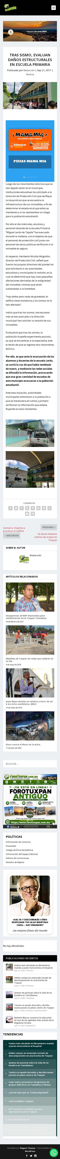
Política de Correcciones (17, 858)
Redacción (29, 70)
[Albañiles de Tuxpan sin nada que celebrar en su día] (30, 639)
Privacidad (11, 846)
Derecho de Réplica (15, 862)
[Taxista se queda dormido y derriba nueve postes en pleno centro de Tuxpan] (9, 1007)
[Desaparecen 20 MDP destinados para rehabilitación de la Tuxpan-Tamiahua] (30, 597)
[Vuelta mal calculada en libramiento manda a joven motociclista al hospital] (9, 967)
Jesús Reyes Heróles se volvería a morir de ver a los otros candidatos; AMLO (29, 702)
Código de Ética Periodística (19, 850)
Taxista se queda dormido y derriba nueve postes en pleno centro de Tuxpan (34, 1006)
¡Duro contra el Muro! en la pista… (24, 744)
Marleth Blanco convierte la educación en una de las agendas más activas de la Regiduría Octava (34, 1020)
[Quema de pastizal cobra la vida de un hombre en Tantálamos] (9, 994)
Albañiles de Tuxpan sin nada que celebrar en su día (29, 659)
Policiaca (29, 970)
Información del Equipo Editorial (22, 854)
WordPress (30, 1151)
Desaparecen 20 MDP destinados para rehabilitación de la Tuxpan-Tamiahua (26, 616)
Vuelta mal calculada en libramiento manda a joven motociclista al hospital (33, 966)
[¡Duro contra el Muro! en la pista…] (30, 725)
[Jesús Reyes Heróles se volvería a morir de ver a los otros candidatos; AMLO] (30, 682)
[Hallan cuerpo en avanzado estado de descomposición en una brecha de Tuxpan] (9, 979)
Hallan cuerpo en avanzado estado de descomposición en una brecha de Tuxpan (32, 980)
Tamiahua (30, 998)
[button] (54, 1153)
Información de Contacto (18, 842)
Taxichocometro (40, 1010)
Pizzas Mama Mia (30, 161)
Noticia (30, 74)
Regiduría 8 (30, 1025)
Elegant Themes (27, 1148)
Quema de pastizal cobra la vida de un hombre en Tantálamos (33, 994)
